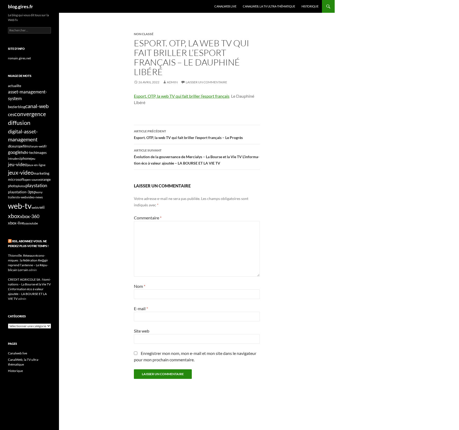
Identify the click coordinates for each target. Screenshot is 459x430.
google (14, 152)
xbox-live (16, 222)
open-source (32, 179)
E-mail (141, 308)
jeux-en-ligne (36, 165)
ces (11, 114)
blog (21, 106)
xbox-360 (29, 216)
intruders (14, 158)
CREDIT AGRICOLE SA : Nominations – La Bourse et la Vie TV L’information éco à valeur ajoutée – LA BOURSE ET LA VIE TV (29, 289)
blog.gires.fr (20, 6)
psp (33, 192)
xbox (14, 215)
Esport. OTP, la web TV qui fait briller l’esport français (182, 96)
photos (21, 186)
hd (23, 152)
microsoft (16, 179)
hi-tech (30, 153)
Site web (141, 330)
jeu (33, 159)
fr (45, 146)
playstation (36, 185)
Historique (309, 6)
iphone (25, 158)
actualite (14, 86)
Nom (139, 286)
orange (45, 179)
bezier (13, 106)
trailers (12, 197)
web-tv (20, 205)
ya (25, 223)
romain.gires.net (19, 58)
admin (172, 82)
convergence (30, 114)
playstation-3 (19, 192)
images (41, 153)
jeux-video (21, 172)
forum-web (37, 146)
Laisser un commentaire (206, 82)
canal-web (37, 106)
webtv (36, 207)
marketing (41, 173)
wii (42, 207)
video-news (35, 197)
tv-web (22, 197)
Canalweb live (225, 6)
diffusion (19, 122)
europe (17, 146)
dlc (10, 146)
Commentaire (148, 217)
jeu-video (17, 164)
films (26, 146)
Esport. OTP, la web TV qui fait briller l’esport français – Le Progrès (188, 134)
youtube (32, 223)
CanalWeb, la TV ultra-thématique (269, 6)
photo (12, 186)
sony (39, 192)
